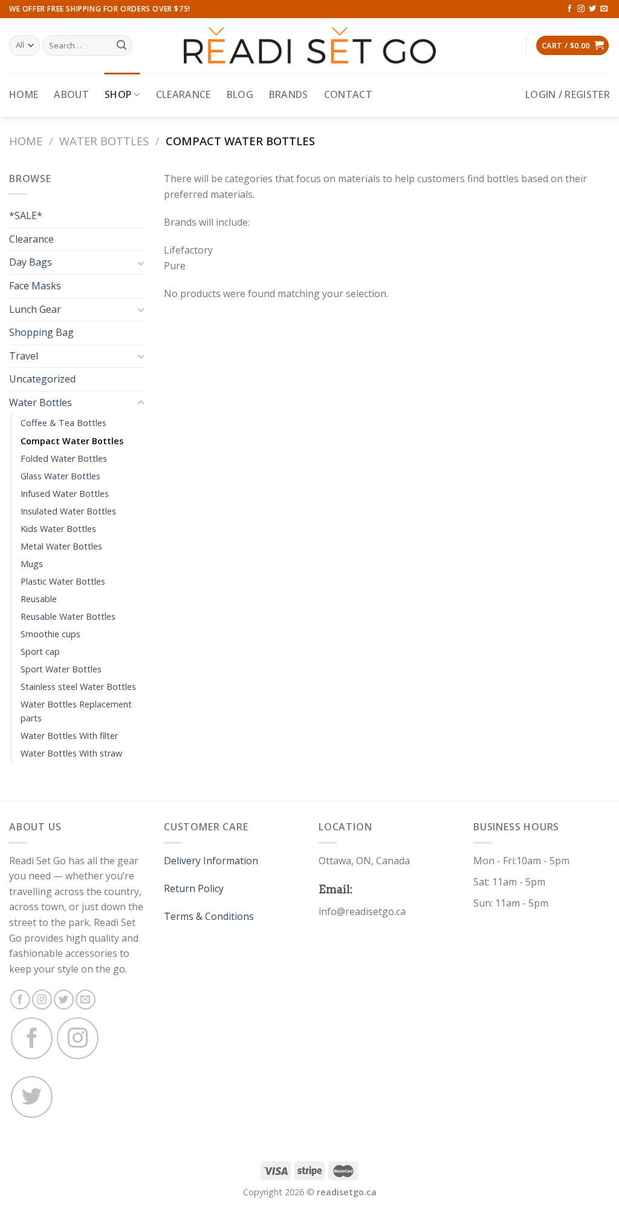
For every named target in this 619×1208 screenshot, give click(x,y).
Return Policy (194, 888)
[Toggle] (141, 262)
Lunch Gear (35, 309)
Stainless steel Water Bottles (78, 686)
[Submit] (121, 45)
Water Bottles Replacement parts (76, 711)
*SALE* (25, 215)
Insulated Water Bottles (68, 511)
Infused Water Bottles (65, 493)
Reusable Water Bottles (68, 616)
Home (23, 94)
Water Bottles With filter (69, 735)
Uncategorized (42, 379)
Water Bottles (104, 140)
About (71, 94)
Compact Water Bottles (72, 441)
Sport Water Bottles (61, 669)
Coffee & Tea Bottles (63, 422)
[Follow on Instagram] (581, 9)
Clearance (183, 94)
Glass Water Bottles (60, 476)
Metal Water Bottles (61, 546)
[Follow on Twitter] (592, 9)
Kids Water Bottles (58, 528)
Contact (348, 94)
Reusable (39, 599)
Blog (240, 94)
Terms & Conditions (209, 916)
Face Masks (35, 285)
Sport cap (40, 651)
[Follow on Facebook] (569, 9)
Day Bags (30, 262)
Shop (118, 94)
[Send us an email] (604, 9)
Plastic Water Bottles (63, 581)
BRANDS (288, 94)
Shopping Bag (41, 332)
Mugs (32, 564)
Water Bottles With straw (71, 753)
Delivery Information (211, 860)
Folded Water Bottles (64, 458)
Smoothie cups (50, 634)
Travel (23, 356)
